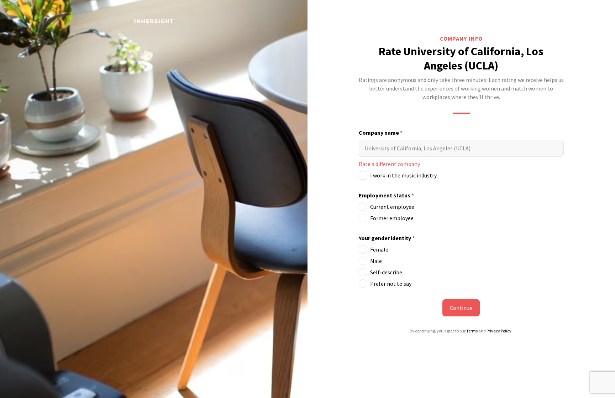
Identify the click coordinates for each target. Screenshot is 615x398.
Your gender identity (387, 238)
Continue (461, 307)
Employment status (386, 195)
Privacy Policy (499, 331)
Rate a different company (389, 163)
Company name (381, 132)
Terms (472, 331)
